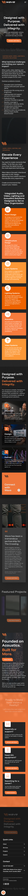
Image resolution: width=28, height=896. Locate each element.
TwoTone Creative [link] (13, 880)
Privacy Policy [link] (6, 879)
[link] (3, 892)
